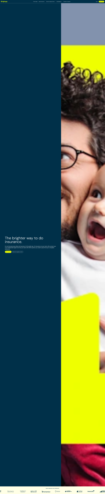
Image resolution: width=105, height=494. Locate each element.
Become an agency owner (18, 251)
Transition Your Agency (66, 1)
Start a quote (8, 251)
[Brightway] (6, 1)
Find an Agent (35, 1)
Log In (97, 1)
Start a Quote (101, 1)
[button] (42, 1)
